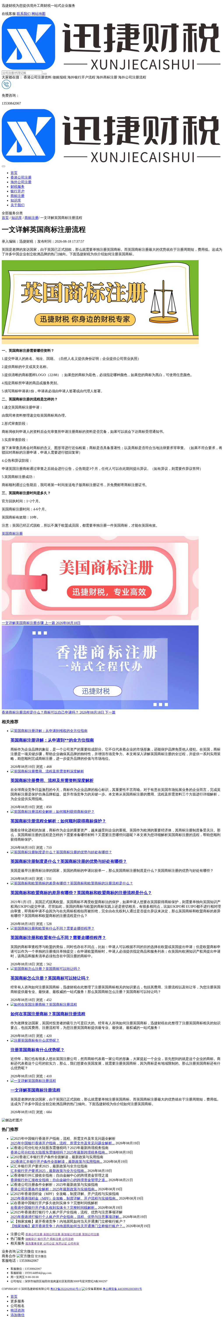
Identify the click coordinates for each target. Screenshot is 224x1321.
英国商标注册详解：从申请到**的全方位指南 (52, 740)
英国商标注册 (12, 533)
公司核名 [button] (17, 1306)
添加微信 (17, 1315)
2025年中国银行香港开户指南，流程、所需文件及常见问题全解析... (62, 1143)
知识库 (15, 200)
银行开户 (17, 191)
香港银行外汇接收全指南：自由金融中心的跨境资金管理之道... (59, 1180)
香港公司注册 (21, 177)
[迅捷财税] (111, 68)
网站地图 (39, 14)
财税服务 (17, 186)
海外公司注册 (21, 182)
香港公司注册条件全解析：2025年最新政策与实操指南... (53, 1189)
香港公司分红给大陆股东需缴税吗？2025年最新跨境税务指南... (59, 1152)
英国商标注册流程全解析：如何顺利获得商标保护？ (58, 821)
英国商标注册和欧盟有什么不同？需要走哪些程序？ (58, 937)
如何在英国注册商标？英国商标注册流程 (47, 1014)
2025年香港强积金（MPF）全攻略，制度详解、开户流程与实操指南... (64, 1198)
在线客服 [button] (9, 14)
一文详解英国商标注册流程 (35, 1090)
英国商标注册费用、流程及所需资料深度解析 (52, 780)
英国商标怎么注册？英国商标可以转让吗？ (49, 978)
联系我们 (24, 14)
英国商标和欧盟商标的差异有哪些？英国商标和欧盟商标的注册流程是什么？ (81, 892)
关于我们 (17, 205)
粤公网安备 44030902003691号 (122, 1289)
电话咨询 (17, 1310)
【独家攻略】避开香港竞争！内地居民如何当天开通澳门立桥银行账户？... (67, 1226)
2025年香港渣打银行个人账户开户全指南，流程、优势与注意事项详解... (66, 1217)
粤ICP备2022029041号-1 (65, 1289)
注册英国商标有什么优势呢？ (37, 1050)
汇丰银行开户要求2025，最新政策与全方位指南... (48, 1171)
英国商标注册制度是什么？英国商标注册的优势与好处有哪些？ (68, 861)
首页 (14, 173)
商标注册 (17, 196)
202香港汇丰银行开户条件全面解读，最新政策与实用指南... (56, 1161)
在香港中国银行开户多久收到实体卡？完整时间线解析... (53, 1207)
